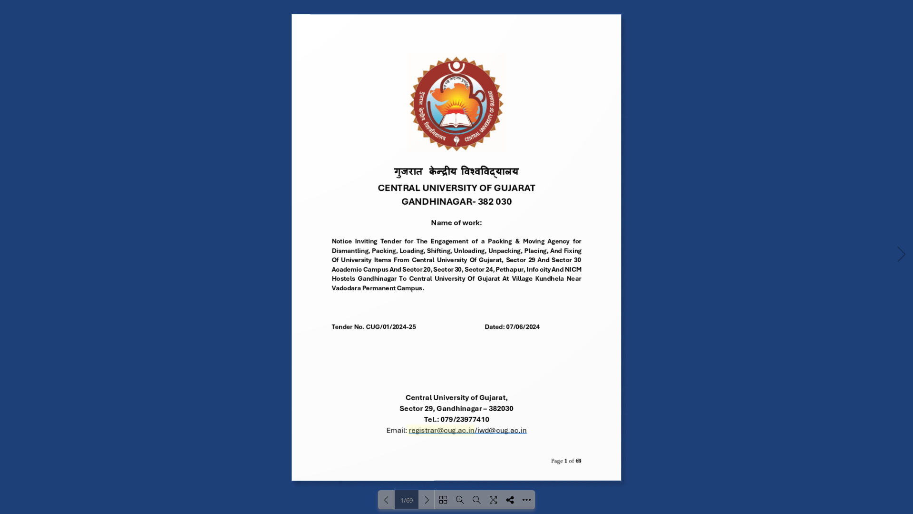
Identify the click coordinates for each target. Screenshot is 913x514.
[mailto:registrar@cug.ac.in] (442, 430)
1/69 (406, 500)
